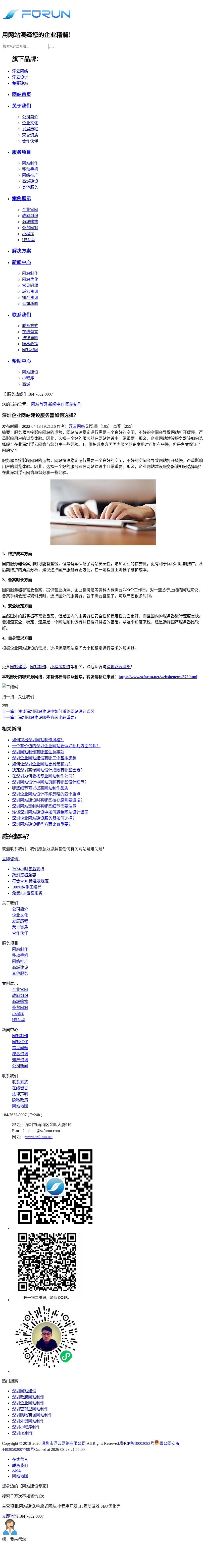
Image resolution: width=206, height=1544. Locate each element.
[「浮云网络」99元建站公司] (36, 19)
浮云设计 (20, 77)
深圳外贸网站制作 (28, 1421)
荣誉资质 (30, 135)
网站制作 (30, 163)
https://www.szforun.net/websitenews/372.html (158, 677)
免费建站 (20, 83)
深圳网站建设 (24, 1391)
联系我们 (21, 314)
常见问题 (30, 285)
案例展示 (21, 198)
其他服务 (30, 187)
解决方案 (21, 250)
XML (16, 1470)
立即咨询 (11, 859)
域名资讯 (30, 291)
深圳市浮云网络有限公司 (63, 1443)
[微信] (108, 1187)
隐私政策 (30, 344)
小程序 (28, 234)
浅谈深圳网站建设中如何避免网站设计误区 (50, 812)
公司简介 (30, 117)
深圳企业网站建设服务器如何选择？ (44, 818)
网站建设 (30, 372)
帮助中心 (21, 361)
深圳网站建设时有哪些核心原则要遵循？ (48, 800)
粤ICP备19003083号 (137, 1443)
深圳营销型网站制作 (30, 1409)
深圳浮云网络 (119, 667)
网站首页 (21, 94)
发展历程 (30, 129)
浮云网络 (20, 71)
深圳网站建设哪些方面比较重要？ (42, 824)
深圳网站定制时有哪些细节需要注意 (44, 806)
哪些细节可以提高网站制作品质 (40, 788)
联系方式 (30, 326)
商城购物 (30, 222)
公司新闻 (30, 303)
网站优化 (30, 279)
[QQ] (108, 1266)
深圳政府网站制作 (28, 1397)
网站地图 (30, 350)
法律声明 (30, 338)
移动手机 (30, 169)
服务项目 (21, 152)
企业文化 (30, 123)
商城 (26, 384)
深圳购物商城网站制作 (32, 1415)
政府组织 (30, 216)
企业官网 (30, 209)
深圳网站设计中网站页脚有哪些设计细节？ (50, 782)
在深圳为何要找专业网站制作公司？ (44, 776)
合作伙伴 (30, 141)
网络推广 (30, 175)
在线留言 (30, 332)
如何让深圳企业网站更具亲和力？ (42, 764)
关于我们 (21, 106)
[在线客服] (108, 1337)
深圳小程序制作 (26, 1427)
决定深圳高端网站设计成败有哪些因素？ (48, 770)
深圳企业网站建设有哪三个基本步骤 (44, 758)
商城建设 (30, 181)
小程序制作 (60, 667)
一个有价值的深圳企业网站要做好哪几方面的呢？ (56, 746)
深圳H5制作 (22, 1433)
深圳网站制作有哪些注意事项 (38, 752)
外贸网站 (30, 228)
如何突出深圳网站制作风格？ (38, 740)
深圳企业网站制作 (28, 1403)
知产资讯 (30, 297)
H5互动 (28, 240)
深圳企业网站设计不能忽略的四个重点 (46, 794)
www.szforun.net (39, 1137)
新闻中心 (21, 262)
